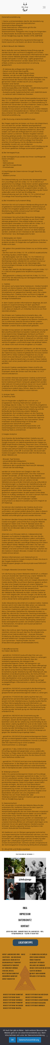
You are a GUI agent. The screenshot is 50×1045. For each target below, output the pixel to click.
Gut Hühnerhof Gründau (10, 968)
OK (12, 1040)
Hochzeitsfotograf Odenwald (12, 1000)
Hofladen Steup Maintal (38, 976)
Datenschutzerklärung (29, 1040)
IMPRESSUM (24, 914)
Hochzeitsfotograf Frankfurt (13, 1003)
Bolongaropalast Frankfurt (11, 963)
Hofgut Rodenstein (8, 979)
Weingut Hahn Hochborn (38, 974)
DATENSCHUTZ (25, 920)
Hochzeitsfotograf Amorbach (35, 1006)
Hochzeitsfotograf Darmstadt (13, 995)
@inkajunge (25, 879)
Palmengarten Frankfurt (10, 965)
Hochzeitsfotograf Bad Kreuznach (36, 995)
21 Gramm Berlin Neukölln (38, 954)
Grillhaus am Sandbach (37, 965)
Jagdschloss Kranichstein (11, 960)
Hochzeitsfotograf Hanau (33, 997)
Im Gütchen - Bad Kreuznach (11, 957)
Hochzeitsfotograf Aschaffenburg (36, 1000)
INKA (25, 908)
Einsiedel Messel (8, 971)
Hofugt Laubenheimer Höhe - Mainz (13, 954)
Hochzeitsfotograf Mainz (11, 997)
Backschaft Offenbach (37, 963)
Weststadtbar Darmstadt (10, 974)
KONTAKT (25, 926)
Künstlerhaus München (37, 957)
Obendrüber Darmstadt (9, 976)
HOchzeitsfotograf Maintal (12, 1008)
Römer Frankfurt (35, 960)
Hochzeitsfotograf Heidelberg (35, 1003)
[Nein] (47, 1036)
